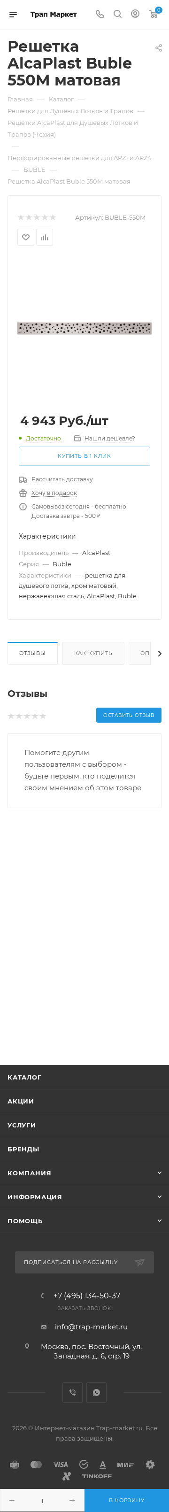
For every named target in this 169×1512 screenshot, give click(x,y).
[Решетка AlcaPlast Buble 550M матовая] (84, 327)
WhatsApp (96, 1392)
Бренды (23, 1149)
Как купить (93, 653)
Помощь (25, 1221)
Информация (35, 1197)
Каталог (25, 1077)
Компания (29, 1173)
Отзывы (32, 653)
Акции (21, 1101)
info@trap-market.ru (91, 1326)
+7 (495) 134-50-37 (87, 1296)
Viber (72, 1392)
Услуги (22, 1125)
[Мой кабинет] (135, 14)
